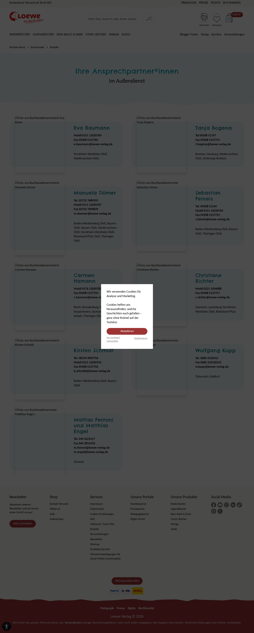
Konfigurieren (140, 338)
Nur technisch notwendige (113, 339)
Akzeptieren (127, 331)
